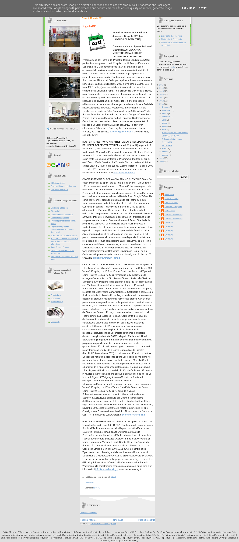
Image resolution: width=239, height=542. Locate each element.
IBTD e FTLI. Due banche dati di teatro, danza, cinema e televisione (64, 241)
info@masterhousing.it (106, 469)
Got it (203, 8)
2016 (161, 88)
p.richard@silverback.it (121, 131)
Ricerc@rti (55, 211)
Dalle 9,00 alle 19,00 (170, 136)
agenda (96, 488)
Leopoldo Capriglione (173, 207)
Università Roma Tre (59, 189)
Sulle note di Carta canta (172, 139)
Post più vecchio (146, 520)
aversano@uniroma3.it (133, 414)
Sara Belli (169, 223)
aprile (164, 129)
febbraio (165, 152)
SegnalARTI (89, 26)
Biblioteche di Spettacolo (171, 39)
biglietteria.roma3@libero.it (106, 257)
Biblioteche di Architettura (171, 36)
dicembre (166, 107)
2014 (161, 94)
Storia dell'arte (57, 301)
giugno (164, 123)
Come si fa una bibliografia (62, 214)
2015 (161, 91)
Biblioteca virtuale (58, 183)
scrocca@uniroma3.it (124, 172)
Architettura (56, 295)
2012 (161, 101)
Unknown (169, 227)
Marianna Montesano (173, 215)
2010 (161, 158)
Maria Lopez (170, 211)
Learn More (188, 8)
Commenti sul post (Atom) (104, 523)
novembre (166, 110)
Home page (117, 520)
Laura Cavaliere (171, 203)
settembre (166, 117)
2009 (161, 161)
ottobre (165, 113)
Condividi (89, 482)
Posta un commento (88, 513)
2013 (161, 98)
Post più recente (88, 520)
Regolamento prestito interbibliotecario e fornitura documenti (62, 229)
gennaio (165, 155)
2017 (161, 85)
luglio (164, 120)
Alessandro (169, 194)
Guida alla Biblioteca (59, 208)
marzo (164, 148)
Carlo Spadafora (171, 199)
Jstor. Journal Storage (60, 247)
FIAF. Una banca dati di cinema (64, 235)
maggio (165, 126)
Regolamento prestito (60, 218)
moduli (172, 67)
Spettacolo (55, 298)
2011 (161, 104)
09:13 (113, 477)
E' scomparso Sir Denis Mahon (175, 133)
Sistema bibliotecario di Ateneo (63, 186)
